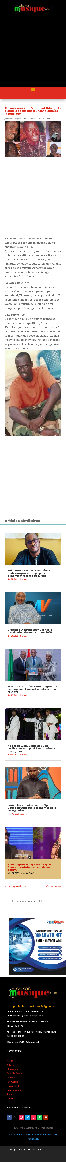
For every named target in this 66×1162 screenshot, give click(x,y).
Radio (9, 1094)
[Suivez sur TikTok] (33, 1117)
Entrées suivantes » (52, 886)
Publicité (11, 1098)
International (13, 1085)
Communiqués (14, 1090)
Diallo (10, 118)
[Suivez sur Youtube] (45, 1117)
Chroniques (12, 1069)
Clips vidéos (13, 1077)
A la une (33, 118)
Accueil (10, 1060)
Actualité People (44, 118)
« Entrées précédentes (15, 886)
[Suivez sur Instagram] (21, 1117)
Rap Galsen (12, 1081)
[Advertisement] (33, 52)
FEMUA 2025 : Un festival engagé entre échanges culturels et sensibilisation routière (32, 689)
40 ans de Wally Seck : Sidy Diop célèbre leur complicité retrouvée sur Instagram (31, 748)
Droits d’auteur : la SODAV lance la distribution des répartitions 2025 (30, 631)
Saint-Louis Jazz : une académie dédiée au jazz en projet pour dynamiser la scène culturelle (29, 573)
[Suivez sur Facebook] (9, 1117)
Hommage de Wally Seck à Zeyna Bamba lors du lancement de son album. (29, 867)
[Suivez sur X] (15, 1117)
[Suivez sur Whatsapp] (39, 1117)
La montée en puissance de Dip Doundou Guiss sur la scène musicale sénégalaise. (32, 807)
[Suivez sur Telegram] (27, 1117)
